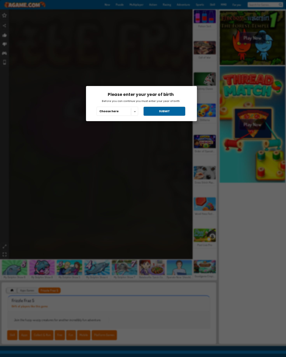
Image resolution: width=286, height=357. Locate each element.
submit (164, 111)
